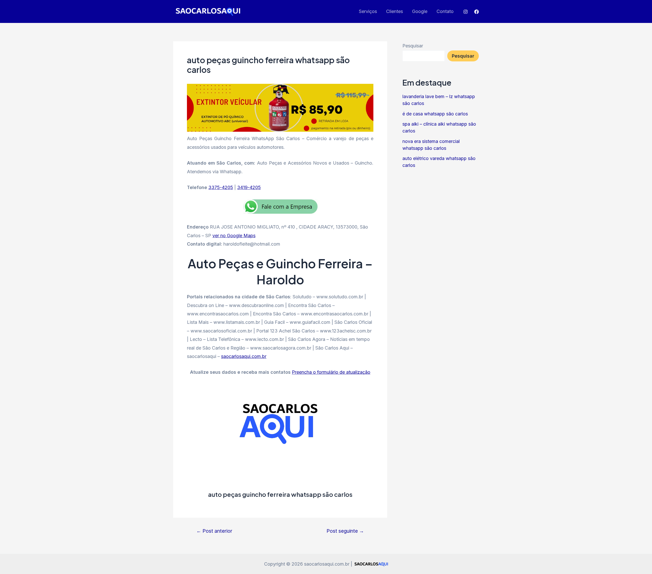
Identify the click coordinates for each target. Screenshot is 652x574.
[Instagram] (465, 11)
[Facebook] (476, 11)
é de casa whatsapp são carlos (435, 113)
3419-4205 (249, 187)
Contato (445, 11)
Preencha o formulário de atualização (331, 372)
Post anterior (214, 531)
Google (419, 11)
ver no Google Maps (233, 235)
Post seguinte (345, 531)
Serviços (368, 11)
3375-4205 (220, 187)
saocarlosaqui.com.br (243, 356)
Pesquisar (412, 45)
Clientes (394, 11)
